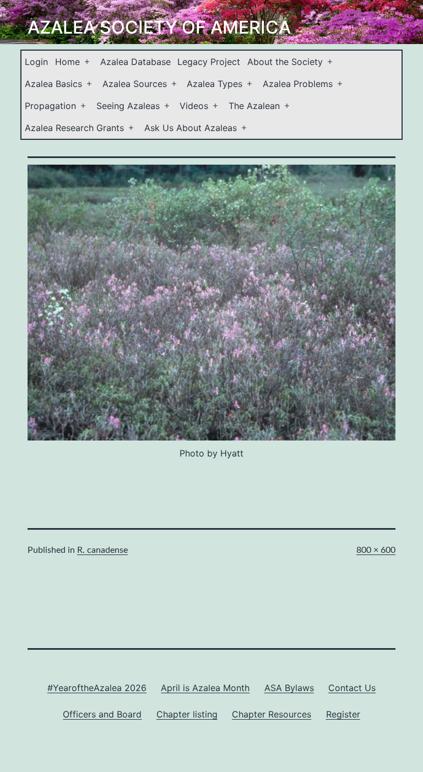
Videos (194, 105)
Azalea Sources (134, 83)
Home (67, 61)
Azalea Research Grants (74, 127)
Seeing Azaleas (128, 105)
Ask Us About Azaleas (190, 127)
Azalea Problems (298, 83)
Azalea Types (214, 83)
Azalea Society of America (159, 27)
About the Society (285, 61)
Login (36, 61)
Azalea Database (135, 61)
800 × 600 (375, 550)
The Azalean (254, 105)
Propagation (50, 105)
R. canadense (102, 550)
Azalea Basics (53, 83)
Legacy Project (208, 61)
